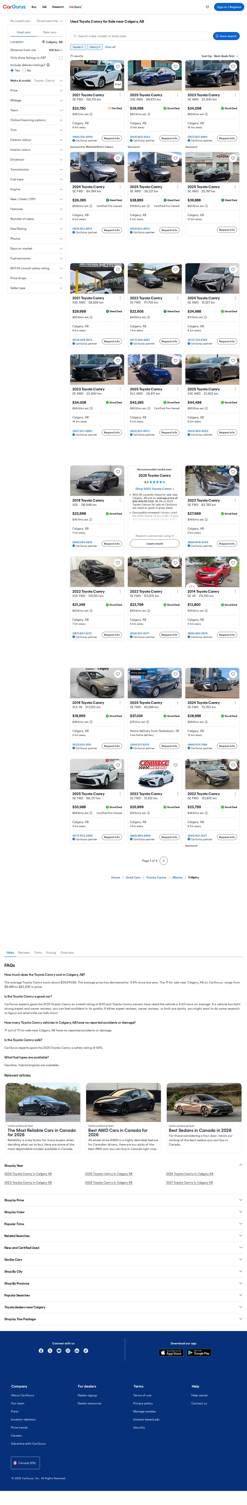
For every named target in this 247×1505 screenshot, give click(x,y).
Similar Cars (13, 1260)
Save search (228, 36)
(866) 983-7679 (198, 633)
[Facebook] (41, 1352)
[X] (50, 1352)
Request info (112, 138)
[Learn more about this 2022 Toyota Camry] (178, 298)
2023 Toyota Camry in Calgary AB (28, 1182)
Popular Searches (17, 1295)
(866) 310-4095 (83, 136)
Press (14, 1411)
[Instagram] (68, 1352)
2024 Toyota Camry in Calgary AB (189, 1173)
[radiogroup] (36, 68)
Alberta (177, 877)
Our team (17, 1403)
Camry (94, 46)
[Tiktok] (86, 1352)
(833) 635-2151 (82, 744)
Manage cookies (144, 1411)
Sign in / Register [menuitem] (229, 7)
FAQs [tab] (10, 952)
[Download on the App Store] (171, 1353)
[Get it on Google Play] (198, 1353)
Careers (16, 1435)
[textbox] (218, 56)
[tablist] (36, 32)
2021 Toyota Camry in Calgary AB (189, 1182)
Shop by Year (13, 1166)
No (29, 70)
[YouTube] (59, 1352)
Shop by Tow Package (20, 1319)
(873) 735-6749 (197, 339)
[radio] (12, 70)
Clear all (110, 46)
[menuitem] (34, 7)
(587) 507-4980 (198, 136)
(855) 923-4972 (82, 228)
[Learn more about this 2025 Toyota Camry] (178, 95)
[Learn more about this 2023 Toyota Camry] (235, 95)
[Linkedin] (77, 1352)
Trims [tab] (38, 952)
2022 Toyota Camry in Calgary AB (108, 1182)
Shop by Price (14, 1200)
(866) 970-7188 (197, 744)
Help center (199, 1395)
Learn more (155, 543)
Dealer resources (89, 1403)
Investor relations (23, 1419)
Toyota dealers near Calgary (24, 1307)
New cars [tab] (49, 32)
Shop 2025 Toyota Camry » (154, 488)
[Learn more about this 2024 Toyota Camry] (120, 187)
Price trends (19, 1427)
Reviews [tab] (24, 952)
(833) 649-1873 (82, 339)
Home (115, 877)
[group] (154, 47)
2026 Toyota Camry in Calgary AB (28, 1173)
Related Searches (17, 1236)
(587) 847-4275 (82, 633)
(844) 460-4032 (198, 430)
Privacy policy (143, 1403)
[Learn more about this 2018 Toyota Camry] (120, 500)
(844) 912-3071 (139, 633)
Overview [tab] (67, 952)
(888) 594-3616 (82, 542)
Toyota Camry (156, 877)
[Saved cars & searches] (207, 7)
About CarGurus (22, 1395)
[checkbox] (61, 57)
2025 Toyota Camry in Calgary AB (108, 1173)
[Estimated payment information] (91, 114)
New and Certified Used (21, 1248)
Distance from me (23, 50)
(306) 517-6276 (139, 744)
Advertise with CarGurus (28, 1443)
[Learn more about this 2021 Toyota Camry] (120, 95)
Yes (17, 70)
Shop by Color (14, 1212)
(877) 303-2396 (83, 835)
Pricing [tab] (51, 952)
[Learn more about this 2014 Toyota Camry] (235, 591)
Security (139, 1427)
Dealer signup (87, 1395)
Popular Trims (14, 1224)
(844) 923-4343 (140, 136)
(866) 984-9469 (140, 835)
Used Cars (133, 877)
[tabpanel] (123, 1015)
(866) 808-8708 (198, 542)
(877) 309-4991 (140, 339)
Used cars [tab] (24, 32)
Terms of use (142, 1395)
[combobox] (49, 20)
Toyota (77, 46)
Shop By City (13, 1272)
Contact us (199, 1403)
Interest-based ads (146, 1419)
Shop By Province (16, 1283)
